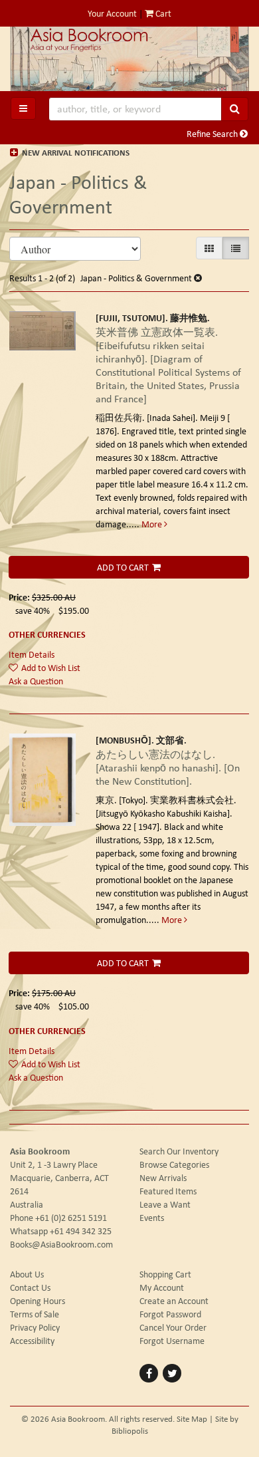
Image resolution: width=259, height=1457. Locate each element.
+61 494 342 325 (81, 1231)
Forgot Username (172, 1341)
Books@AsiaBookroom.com (61, 1244)
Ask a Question (36, 681)
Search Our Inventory (178, 1151)
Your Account (112, 13)
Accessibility (32, 1341)
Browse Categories (174, 1164)
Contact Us (30, 1287)
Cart (162, 13)
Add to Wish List (50, 668)
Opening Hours (37, 1301)
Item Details (31, 654)
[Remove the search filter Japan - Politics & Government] (198, 278)
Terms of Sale (34, 1314)
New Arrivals (163, 1178)
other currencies (47, 634)
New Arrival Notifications (75, 152)
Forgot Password (170, 1314)
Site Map (192, 1418)
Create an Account (174, 1301)
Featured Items (168, 1191)
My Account (161, 1287)
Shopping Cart (165, 1274)
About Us (27, 1274)
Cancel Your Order (173, 1327)
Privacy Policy (35, 1327)
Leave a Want (165, 1204)
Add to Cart (123, 567)
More (152, 524)
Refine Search (213, 134)
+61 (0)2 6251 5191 (71, 1218)
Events (151, 1218)
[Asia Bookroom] (129, 59)
